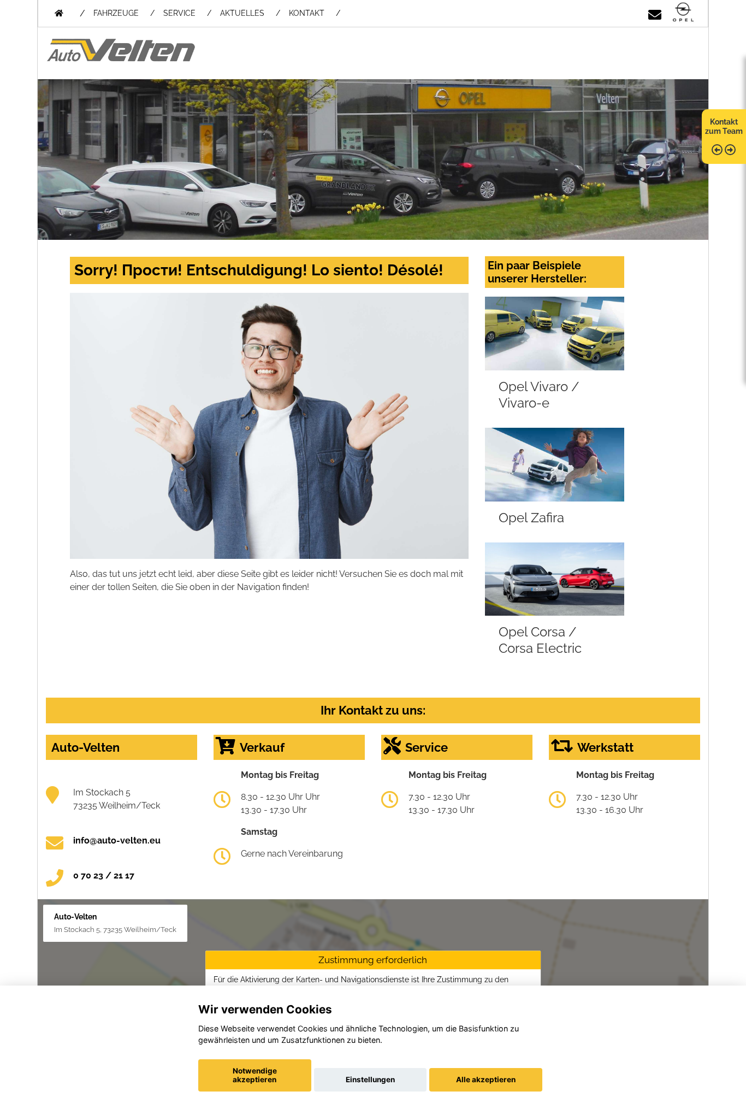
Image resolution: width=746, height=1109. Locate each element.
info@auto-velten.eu (117, 840)
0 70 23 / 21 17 (103, 875)
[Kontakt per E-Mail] (654, 13)
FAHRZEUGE (116, 13)
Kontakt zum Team (724, 126)
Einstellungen (370, 1079)
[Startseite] (683, 13)
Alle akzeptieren (486, 1079)
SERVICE (179, 13)
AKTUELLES (242, 13)
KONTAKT (306, 13)
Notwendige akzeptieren (255, 1075)
